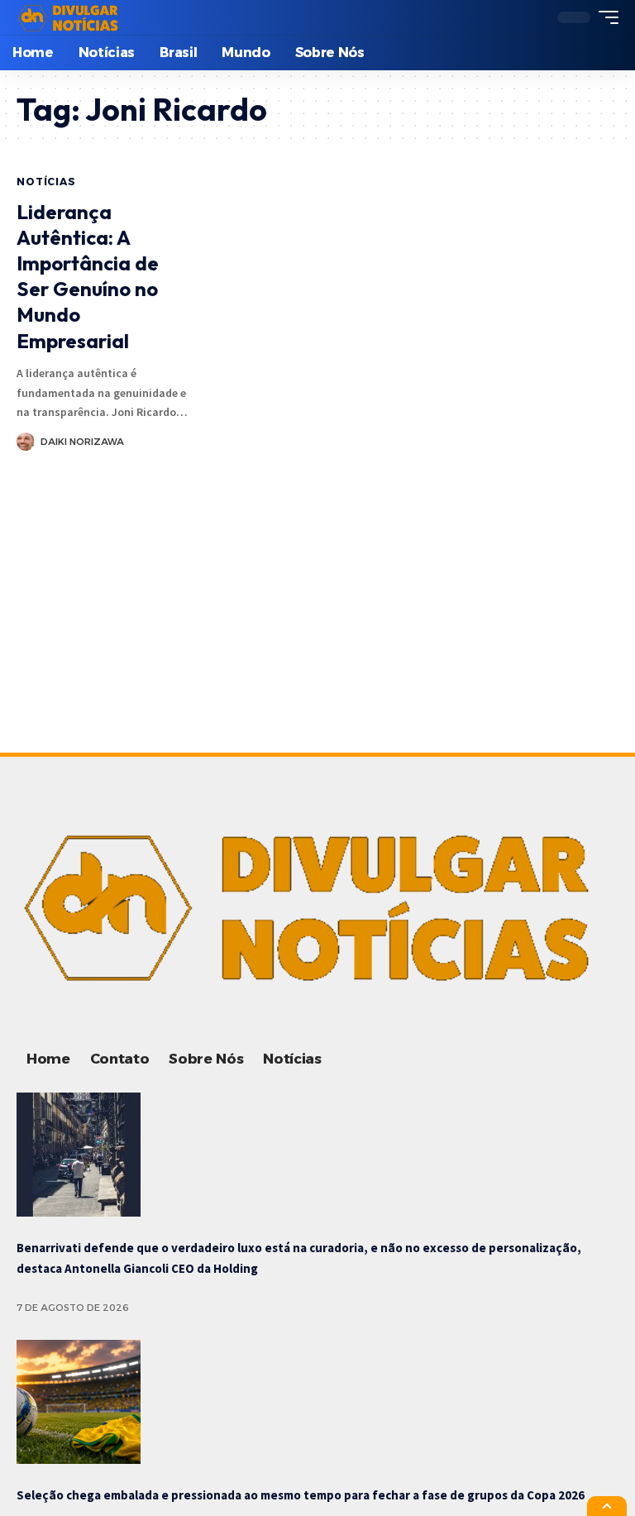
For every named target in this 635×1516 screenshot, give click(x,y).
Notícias (46, 181)
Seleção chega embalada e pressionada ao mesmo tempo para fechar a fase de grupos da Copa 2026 (301, 1495)
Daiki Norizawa (82, 441)
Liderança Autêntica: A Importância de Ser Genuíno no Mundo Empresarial (88, 276)
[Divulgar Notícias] (70, 17)
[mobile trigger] (604, 17)
